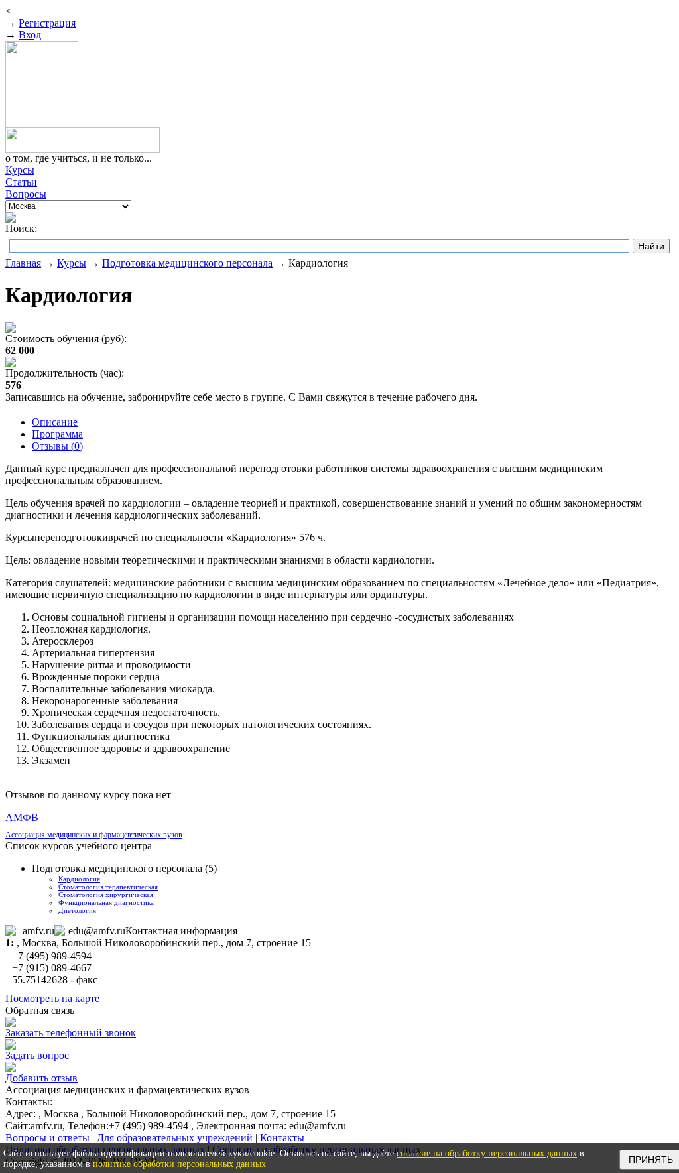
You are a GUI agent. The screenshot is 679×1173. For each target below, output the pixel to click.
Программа (57, 434)
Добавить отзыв (41, 1077)
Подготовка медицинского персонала (187, 263)
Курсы (71, 263)
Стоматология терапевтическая (108, 887)
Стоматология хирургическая (105, 894)
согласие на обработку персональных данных (487, 1153)
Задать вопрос (37, 1055)
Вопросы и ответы (47, 1137)
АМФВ (21, 817)
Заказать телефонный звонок (70, 1032)
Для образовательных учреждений (175, 1137)
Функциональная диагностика (106, 902)
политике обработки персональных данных (179, 1164)
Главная (23, 263)
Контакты (282, 1137)
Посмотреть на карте (52, 998)
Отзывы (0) (57, 446)
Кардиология (79, 879)
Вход (30, 34)
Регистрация (47, 23)
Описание (55, 422)
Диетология (77, 910)
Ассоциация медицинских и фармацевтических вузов (93, 834)
